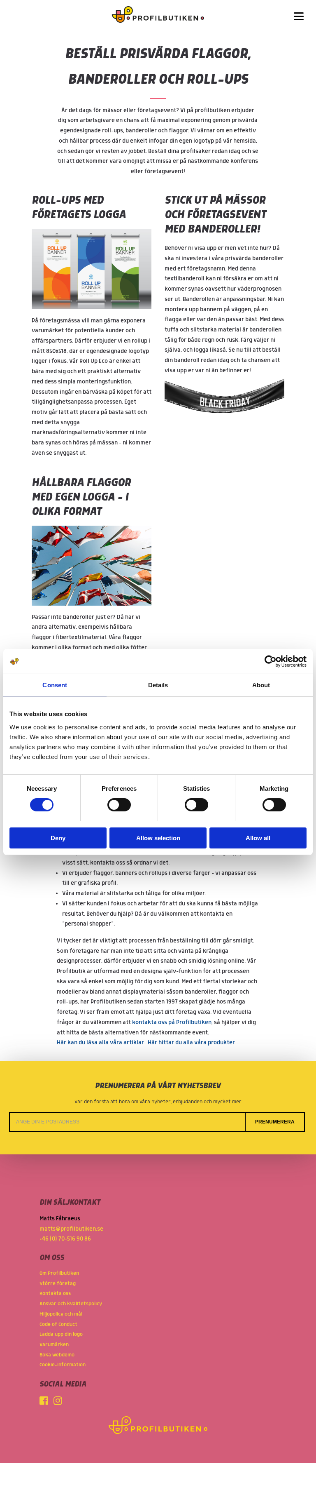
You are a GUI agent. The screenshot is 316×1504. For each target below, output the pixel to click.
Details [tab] (158, 685)
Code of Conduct (58, 1324)
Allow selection (158, 837)
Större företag (58, 1284)
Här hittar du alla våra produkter (191, 1042)
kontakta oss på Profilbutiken (171, 1022)
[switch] (119, 804)
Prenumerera (275, 1122)
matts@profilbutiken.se (71, 1229)
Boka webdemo (57, 1355)
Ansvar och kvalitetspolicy (71, 1304)
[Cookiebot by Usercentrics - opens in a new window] (271, 661)
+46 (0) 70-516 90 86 (65, 1239)
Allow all (258, 837)
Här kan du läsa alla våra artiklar (100, 1042)
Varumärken (54, 1345)
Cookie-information (63, 1365)
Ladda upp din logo (61, 1334)
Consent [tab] (54, 685)
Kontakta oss (55, 1293)
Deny (58, 837)
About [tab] (261, 685)
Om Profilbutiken (59, 1273)
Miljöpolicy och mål (61, 1314)
